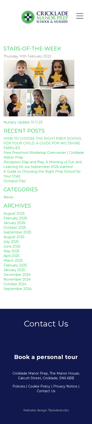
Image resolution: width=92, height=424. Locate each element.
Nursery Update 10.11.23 (23, 122)
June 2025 (12, 246)
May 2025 (11, 251)
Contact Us (46, 391)
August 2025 (14, 237)
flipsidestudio (58, 410)
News (8, 197)
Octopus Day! (15, 181)
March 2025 (13, 260)
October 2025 (15, 227)
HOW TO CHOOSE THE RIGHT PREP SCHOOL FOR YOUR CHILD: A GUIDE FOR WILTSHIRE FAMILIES (43, 143)
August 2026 (14, 213)
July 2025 (11, 242)
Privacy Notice (65, 386)
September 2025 (17, 232)
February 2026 (15, 218)
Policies (19, 386)
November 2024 (17, 279)
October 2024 (15, 284)
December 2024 (17, 275)
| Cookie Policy (38, 386)
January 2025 (14, 270)
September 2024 (18, 289)
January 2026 (14, 223)
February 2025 (15, 265)
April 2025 (11, 256)
